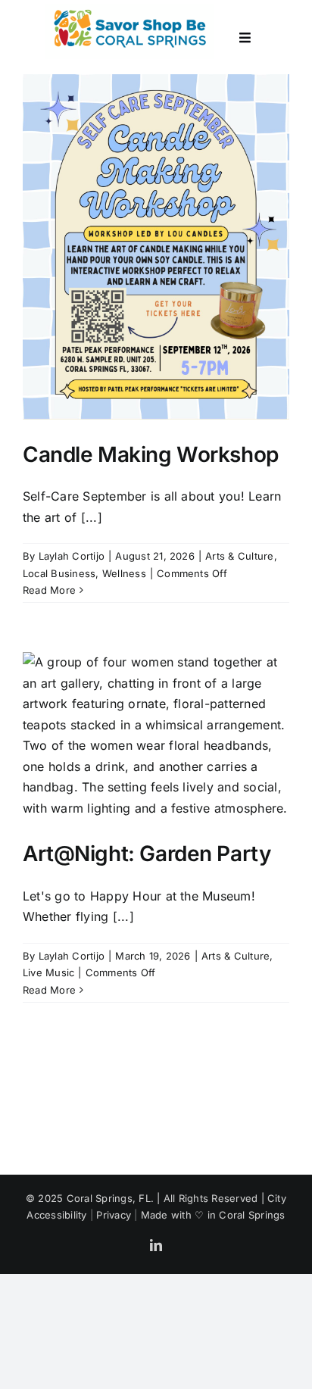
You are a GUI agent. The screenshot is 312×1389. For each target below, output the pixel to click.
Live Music (48, 972)
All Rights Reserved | (215, 1198)
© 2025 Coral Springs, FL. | (95, 1198)
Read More (49, 590)
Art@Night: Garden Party (146, 853)
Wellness (124, 573)
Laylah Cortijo (72, 556)
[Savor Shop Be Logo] (129, 9)
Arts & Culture (239, 556)
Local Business (59, 573)
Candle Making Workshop (151, 454)
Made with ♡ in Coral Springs (213, 1215)
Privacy (113, 1215)
